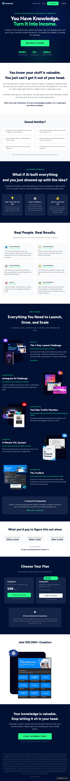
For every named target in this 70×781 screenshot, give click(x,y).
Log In (64, 3)
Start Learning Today (19, 595)
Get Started (52, 3)
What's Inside (36, 3)
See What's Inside (35, 43)
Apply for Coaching (51, 595)
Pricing (44, 3)
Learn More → (34, 360)
